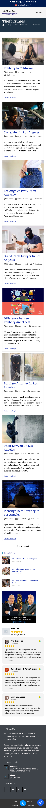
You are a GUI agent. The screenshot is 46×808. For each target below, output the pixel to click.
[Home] (3, 25)
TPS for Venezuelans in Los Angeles (24, 559)
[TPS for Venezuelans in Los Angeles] (6, 560)
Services (29, 801)
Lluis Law (9, 72)
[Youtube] (25, 789)
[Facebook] (13, 789)
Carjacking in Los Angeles (22, 132)
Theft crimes (35, 25)
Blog (15, 801)
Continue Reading (10, 97)
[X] (7, 789)
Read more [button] (9, 660)
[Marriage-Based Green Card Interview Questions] (6, 583)
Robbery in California (18, 68)
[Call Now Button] (23, 803)
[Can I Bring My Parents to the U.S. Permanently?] (6, 571)
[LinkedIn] (19, 789)
